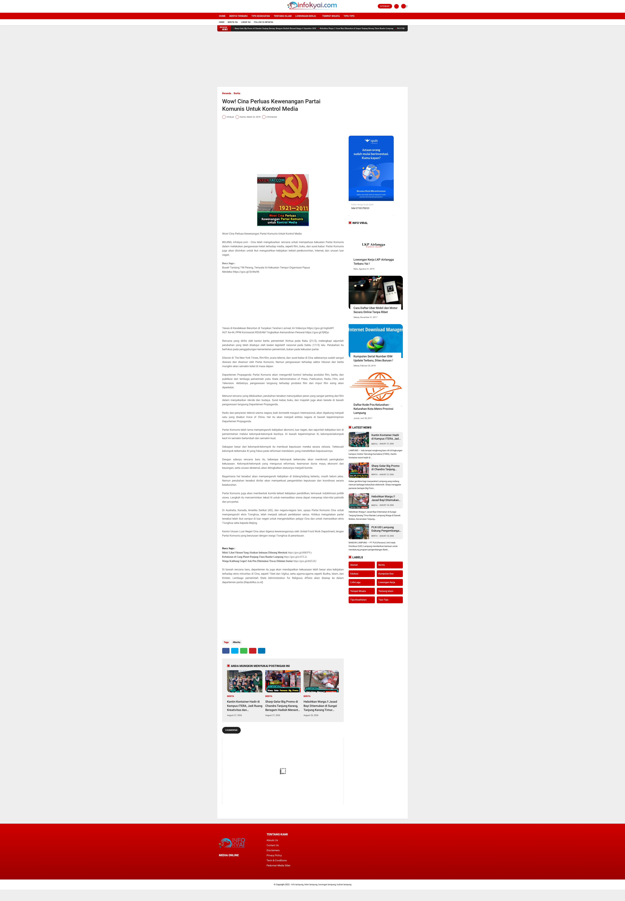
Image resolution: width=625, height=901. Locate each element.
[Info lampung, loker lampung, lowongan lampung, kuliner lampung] (312, 11)
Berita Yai (233, 22)
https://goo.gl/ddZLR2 (304, 561)
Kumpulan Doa (386, 573)
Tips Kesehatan (260, 16)
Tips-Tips (383, 599)
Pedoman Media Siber (278, 865)
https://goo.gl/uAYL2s (295, 556)
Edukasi (354, 573)
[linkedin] (261, 651)
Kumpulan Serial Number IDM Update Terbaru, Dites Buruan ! (373, 358)
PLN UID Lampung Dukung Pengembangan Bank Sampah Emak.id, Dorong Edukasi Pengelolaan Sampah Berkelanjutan (386, 529)
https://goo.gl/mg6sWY (320, 328)
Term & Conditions (277, 860)
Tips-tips (349, 16)
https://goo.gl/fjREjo (317, 332)
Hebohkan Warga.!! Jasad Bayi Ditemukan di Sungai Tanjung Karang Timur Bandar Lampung (318, 28)
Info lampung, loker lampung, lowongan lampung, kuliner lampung (321, 884)
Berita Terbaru (238, 16)
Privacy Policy (274, 855)
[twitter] (223, 6)
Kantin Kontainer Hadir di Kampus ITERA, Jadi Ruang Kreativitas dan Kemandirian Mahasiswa (244, 706)
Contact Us (273, 845)
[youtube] (231, 6)
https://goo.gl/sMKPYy (300, 552)
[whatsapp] (243, 651)
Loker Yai (246, 22)
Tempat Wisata (331, 16)
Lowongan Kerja (305, 16)
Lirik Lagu (355, 582)
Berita (237, 93)
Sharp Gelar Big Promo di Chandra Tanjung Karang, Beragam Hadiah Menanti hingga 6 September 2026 (236, 28)
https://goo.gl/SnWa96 (246, 271)
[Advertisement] (312, 59)
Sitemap (385, 6)
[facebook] (218, 6)
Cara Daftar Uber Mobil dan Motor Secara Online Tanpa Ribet (375, 310)
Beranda (226, 93)
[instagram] (227, 6)
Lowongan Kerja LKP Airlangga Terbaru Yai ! (374, 261)
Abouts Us (272, 840)
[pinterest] (252, 651)
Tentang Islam (283, 16)
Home (222, 16)
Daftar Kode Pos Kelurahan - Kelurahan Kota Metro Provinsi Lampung (373, 409)
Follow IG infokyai (263, 22)
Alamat (354, 565)
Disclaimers (273, 850)
